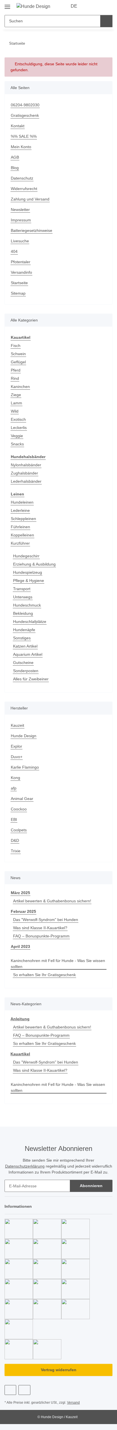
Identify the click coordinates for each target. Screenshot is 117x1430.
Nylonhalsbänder (26, 465)
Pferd (15, 370)
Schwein (18, 353)
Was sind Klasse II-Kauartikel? (40, 928)
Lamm (16, 403)
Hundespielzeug (27, 572)
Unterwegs (22, 597)
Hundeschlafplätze (29, 621)
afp (13, 788)
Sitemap (18, 293)
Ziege (16, 394)
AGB (15, 157)
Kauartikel (20, 1054)
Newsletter (20, 209)
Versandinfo (21, 272)
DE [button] (74, 6)
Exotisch (18, 419)
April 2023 (20, 946)
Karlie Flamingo (25, 767)
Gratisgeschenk (25, 115)
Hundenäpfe (24, 629)
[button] (90, 6)
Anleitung (20, 1019)
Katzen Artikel (25, 646)
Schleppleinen (23, 518)
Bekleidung (23, 613)
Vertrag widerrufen (58, 1370)
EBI (14, 819)
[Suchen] (106, 21)
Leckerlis (19, 427)
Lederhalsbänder (26, 481)
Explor (16, 746)
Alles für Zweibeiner (31, 679)
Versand (73, 1403)
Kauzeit (17, 725)
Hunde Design (23, 736)
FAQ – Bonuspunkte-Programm (41, 936)
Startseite (19, 283)
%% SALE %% (24, 136)
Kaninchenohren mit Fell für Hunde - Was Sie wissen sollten (58, 963)
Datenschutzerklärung (25, 1166)
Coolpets (19, 830)
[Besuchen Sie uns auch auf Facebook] (10, 1390)
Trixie (15, 851)
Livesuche (20, 241)
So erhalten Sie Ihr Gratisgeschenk (44, 974)
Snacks (17, 444)
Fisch (15, 345)
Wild (14, 411)
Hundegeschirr (26, 556)
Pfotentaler (20, 262)
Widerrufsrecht (24, 188)
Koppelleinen (22, 535)
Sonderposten (25, 670)
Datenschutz (22, 178)
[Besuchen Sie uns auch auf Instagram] (24, 1390)
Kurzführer (20, 543)
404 (14, 251)
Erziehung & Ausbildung (34, 564)
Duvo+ (16, 756)
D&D (15, 840)
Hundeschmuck (27, 605)
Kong (15, 777)
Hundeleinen (22, 502)
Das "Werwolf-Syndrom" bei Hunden (45, 919)
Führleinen (20, 527)
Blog (15, 167)
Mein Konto (21, 146)
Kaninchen (20, 386)
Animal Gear (22, 798)
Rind (15, 378)
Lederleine (20, 510)
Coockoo (19, 809)
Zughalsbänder (24, 473)
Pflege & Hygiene (28, 580)
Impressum (21, 220)
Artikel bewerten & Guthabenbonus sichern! (52, 901)
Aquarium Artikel (27, 654)
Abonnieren (91, 1185)
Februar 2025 (23, 911)
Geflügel (18, 362)
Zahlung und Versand (30, 199)
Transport (21, 588)
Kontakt (17, 126)
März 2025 (20, 892)
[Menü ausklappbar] (7, 4)
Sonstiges (22, 638)
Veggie (17, 435)
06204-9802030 (25, 105)
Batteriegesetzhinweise (31, 230)
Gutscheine (23, 662)
